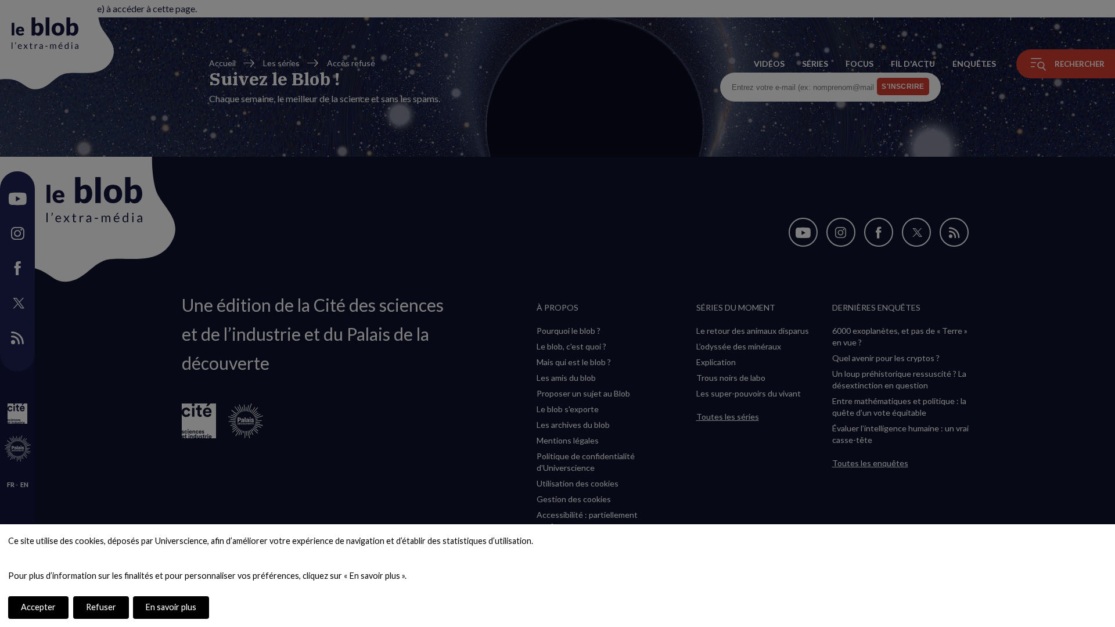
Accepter (38, 607)
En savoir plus (171, 607)
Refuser (101, 607)
